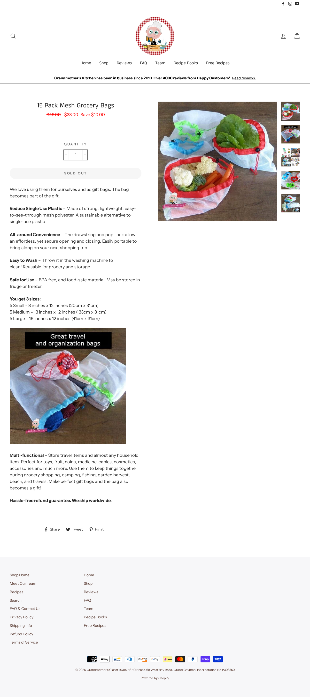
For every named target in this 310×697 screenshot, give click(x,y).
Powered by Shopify (155, 678)
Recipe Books (186, 63)
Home (85, 63)
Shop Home (20, 575)
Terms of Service (24, 642)
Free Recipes (218, 63)
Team (160, 63)
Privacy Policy (21, 617)
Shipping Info (21, 625)
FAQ (143, 63)
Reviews (124, 63)
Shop (103, 63)
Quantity (75, 144)
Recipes (16, 592)
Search (16, 600)
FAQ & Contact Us (25, 608)
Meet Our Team (23, 583)
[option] (155, 78)
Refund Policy (21, 634)
